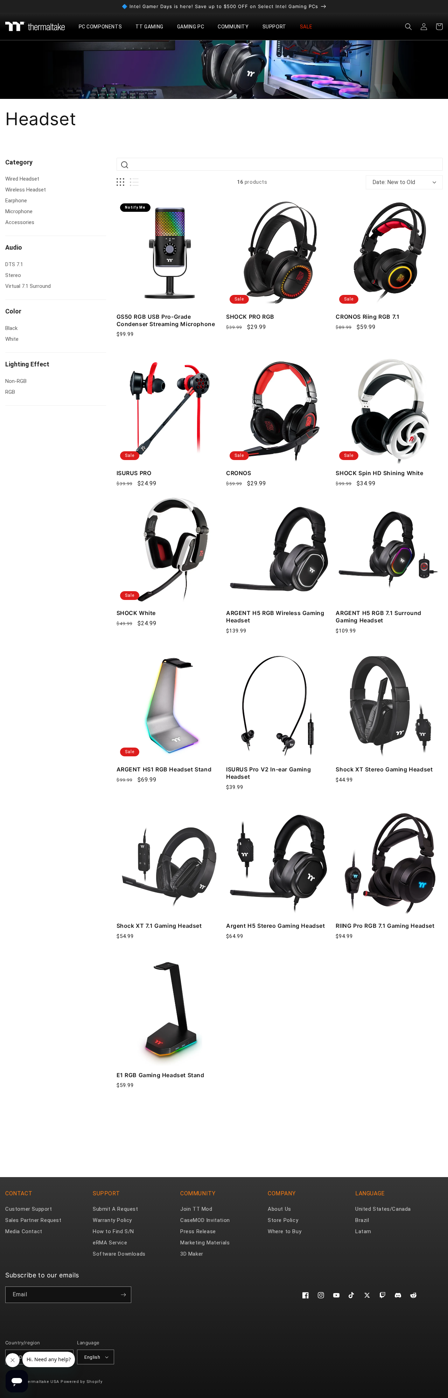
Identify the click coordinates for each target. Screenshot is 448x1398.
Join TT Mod (196, 1209)
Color (13, 311)
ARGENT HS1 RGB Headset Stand (164, 769)
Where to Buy (284, 1231)
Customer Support (28, 1209)
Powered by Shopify (82, 1381)
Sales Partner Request (33, 1220)
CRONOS (238, 473)
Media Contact (23, 1231)
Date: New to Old (393, 182)
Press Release (198, 1231)
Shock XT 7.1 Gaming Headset (159, 925)
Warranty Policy (112, 1220)
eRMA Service (110, 1243)
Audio (13, 247)
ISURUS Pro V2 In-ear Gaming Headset (268, 773)
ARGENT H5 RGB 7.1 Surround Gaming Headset (378, 616)
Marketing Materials (205, 1243)
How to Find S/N (113, 1231)
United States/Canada (383, 1209)
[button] (103, 26)
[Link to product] (170, 253)
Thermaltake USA (40, 1381)
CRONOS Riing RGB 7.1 (367, 316)
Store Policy (283, 1220)
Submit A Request (115, 1209)
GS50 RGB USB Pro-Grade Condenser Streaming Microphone (166, 320)
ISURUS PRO (134, 473)
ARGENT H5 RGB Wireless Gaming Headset (275, 616)
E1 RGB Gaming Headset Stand (160, 1075)
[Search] (124, 165)
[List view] (134, 182)
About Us (279, 1209)
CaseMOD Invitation (205, 1220)
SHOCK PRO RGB (250, 316)
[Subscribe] (123, 1294)
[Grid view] (120, 182)
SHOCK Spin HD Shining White (379, 473)
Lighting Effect (27, 364)
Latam (363, 1231)
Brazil (362, 1220)
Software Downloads (119, 1254)
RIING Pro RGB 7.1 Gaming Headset (385, 925)
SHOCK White (136, 612)
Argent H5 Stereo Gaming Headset (275, 925)
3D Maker (191, 1254)
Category (19, 162)
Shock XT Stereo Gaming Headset (384, 769)
